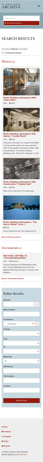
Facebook (7, 431)
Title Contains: (8, 376)
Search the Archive (14, 23)
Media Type (7, 357)
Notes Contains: (9, 309)
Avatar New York (21, 454)
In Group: (6, 329)
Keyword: (6, 300)
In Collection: (8, 319)
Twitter (6, 441)
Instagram (7, 436)
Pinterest (7, 446)
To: (4, 347)
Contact (5, 427)
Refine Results (21, 400)
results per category (13, 53)
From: (5, 339)
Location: (7, 386)
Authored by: (8, 366)
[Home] (11, 6)
